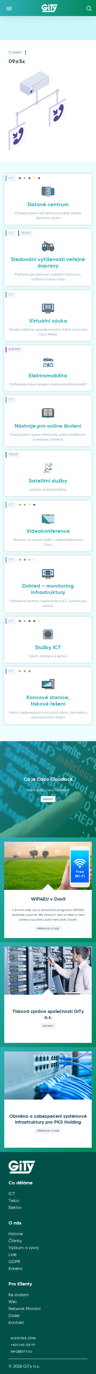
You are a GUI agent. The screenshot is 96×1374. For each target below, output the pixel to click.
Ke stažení (18, 1295)
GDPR (14, 1262)
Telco (14, 1201)
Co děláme (21, 1183)
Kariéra (15, 1269)
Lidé (13, 1255)
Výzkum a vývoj (24, 1248)
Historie (16, 1234)
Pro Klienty (20, 1284)
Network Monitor (25, 1309)
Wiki (13, 1302)
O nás (15, 1223)
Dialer (14, 1316)
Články (15, 52)
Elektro (15, 1208)
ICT (12, 1194)
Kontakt (16, 1323)
